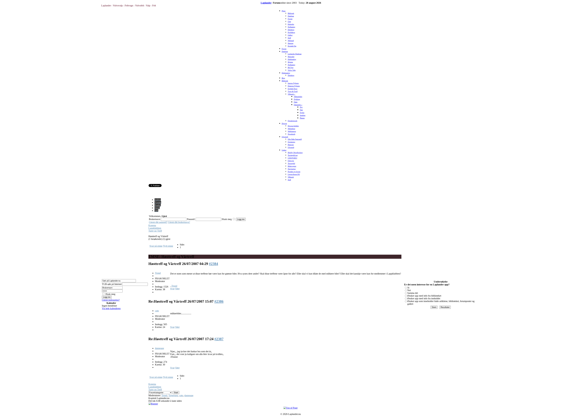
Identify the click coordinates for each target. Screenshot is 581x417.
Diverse (284, 123)
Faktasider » (298, 105)
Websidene (291, 129)
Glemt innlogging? (111, 300)
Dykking (297, 99)
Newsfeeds (291, 134)
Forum (290, 19)
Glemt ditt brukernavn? (179, 222)
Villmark (291, 177)
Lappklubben (154, 228)
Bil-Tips (290, 67)
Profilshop (291, 32)
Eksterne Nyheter (294, 86)
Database (291, 16)
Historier (291, 145)
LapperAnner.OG (294, 174)
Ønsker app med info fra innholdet (423, 298)
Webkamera (292, 131)
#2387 (218, 339)
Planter (302, 118)
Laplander (266, 3)
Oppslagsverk (292, 121)
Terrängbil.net (293, 155)
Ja (408, 287)
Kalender (291, 24)
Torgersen (173, 395)
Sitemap (290, 43)
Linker (284, 150)
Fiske (295, 102)
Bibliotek (291, 13)
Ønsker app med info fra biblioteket (424, 295)
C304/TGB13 (292, 158)
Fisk (301, 110)
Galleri (290, 35)
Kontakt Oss (292, 46)
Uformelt (285, 137)
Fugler (302, 112)
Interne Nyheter (293, 83)
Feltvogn (291, 161)
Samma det (412, 293)
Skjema (290, 62)
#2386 (218, 301)
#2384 (213, 264)
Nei (409, 290)
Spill (289, 38)
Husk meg (110, 294)
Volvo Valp (292, 70)
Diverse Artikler (293, 126)
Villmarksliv (298, 96)
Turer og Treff (155, 231)
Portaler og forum (294, 171)
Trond (158, 273)
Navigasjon (292, 169)
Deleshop (291, 30)
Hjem (284, 11)
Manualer (291, 56)
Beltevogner (292, 166)
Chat (289, 21)
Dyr (301, 107)
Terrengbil (291, 163)
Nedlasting (291, 27)
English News (292, 89)
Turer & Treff (293, 91)
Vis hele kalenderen (111, 308)
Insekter (302, 115)
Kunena (152, 225)
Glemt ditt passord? (158, 222)
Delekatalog (292, 59)
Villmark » (291, 94)
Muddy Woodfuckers (295, 152)
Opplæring (291, 142)
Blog (283, 78)
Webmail (291, 40)
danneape (159, 348)
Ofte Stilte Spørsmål (295, 139)
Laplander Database (295, 54)
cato (157, 310)
